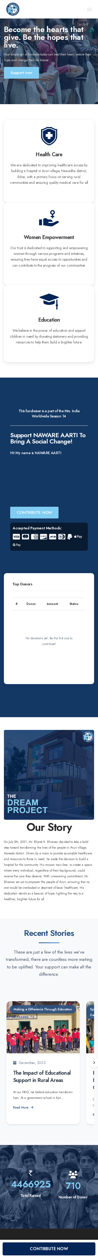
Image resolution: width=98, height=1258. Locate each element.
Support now (21, 73)
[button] (89, 9)
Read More (20, 1107)
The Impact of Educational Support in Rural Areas (42, 1076)
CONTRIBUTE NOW (34, 512)
